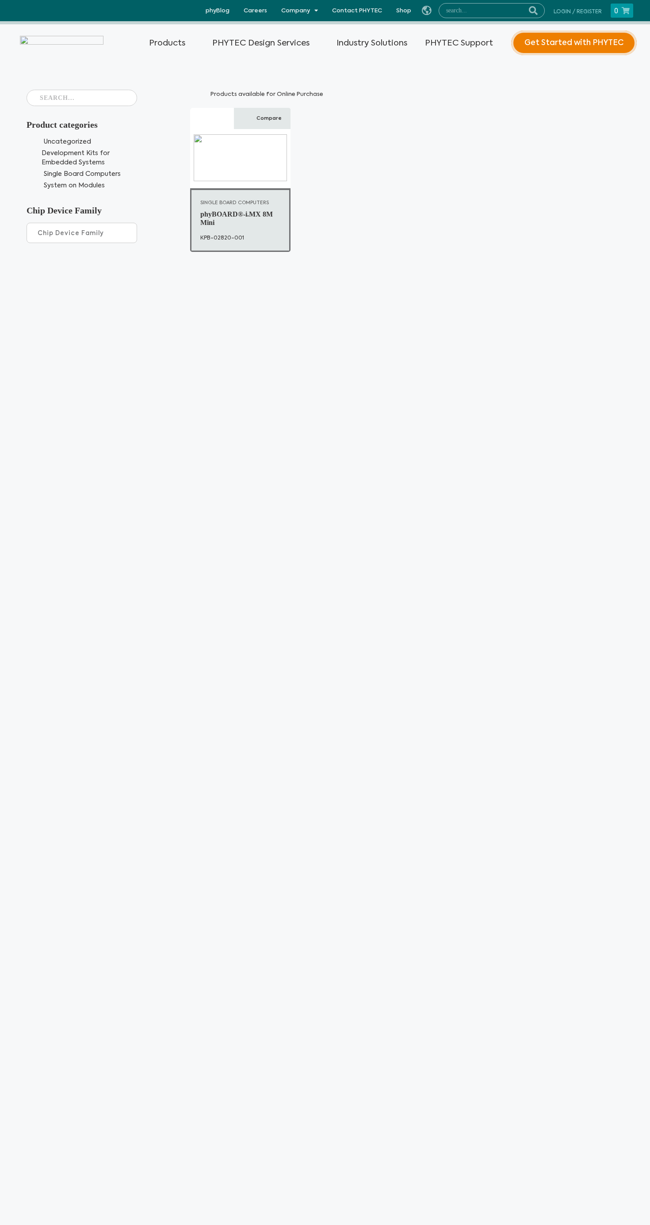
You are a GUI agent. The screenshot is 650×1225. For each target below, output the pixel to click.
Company (295, 10)
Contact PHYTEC (357, 10)
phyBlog (217, 10)
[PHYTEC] (58, 43)
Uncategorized (67, 141)
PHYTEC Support (459, 42)
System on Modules (74, 185)
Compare (269, 118)
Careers (255, 10)
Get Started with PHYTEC (573, 43)
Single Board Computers (82, 173)
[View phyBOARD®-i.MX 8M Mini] (240, 150)
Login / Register (578, 11)
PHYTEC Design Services (261, 42)
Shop (403, 10)
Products (167, 42)
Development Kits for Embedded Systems (76, 157)
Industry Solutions (371, 42)
